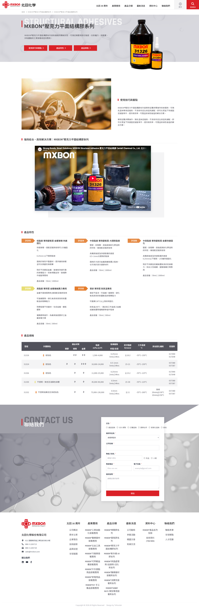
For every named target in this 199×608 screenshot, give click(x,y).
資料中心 (153, 5)
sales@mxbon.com (32, 551)
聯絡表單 (169, 530)
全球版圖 (73, 554)
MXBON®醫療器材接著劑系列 (111, 574)
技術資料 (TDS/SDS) (150, 539)
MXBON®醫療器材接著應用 (92, 539)
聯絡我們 (166, 5)
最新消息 (141, 5)
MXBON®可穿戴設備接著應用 (92, 563)
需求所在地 (110, 433)
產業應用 (116, 5)
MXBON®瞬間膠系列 (111, 532)
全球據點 (169, 535)
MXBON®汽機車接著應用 (92, 555)
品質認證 (73, 549)
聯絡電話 (109, 464)
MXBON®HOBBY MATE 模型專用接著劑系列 (112, 591)
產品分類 (128, 5)
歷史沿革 (73, 535)
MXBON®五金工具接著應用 (92, 547)
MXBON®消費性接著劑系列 (111, 582)
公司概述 (73, 530)
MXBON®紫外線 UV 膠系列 (112, 555)
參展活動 (131, 535)
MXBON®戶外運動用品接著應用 (92, 571)
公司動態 (131, 530)
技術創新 (73, 544)
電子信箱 (137, 464)
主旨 (107, 423)
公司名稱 (109, 443)
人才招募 (169, 539)
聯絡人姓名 (110, 453)
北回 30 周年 (102, 5)
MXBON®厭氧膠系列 (111, 539)
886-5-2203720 (31, 548)
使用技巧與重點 (35, 48)
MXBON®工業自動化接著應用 (92, 532)
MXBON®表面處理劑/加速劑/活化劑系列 (111, 564)
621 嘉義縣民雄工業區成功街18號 (37, 540)
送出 (133, 493)
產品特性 (60, 48)
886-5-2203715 (31, 544)
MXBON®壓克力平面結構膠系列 (111, 547)
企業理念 (73, 539)
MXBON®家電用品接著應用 (92, 579)
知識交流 (131, 544)
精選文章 (131, 539)
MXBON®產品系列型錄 (150, 532)
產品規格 (85, 48)
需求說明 (109, 474)
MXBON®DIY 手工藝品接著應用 (93, 587)
